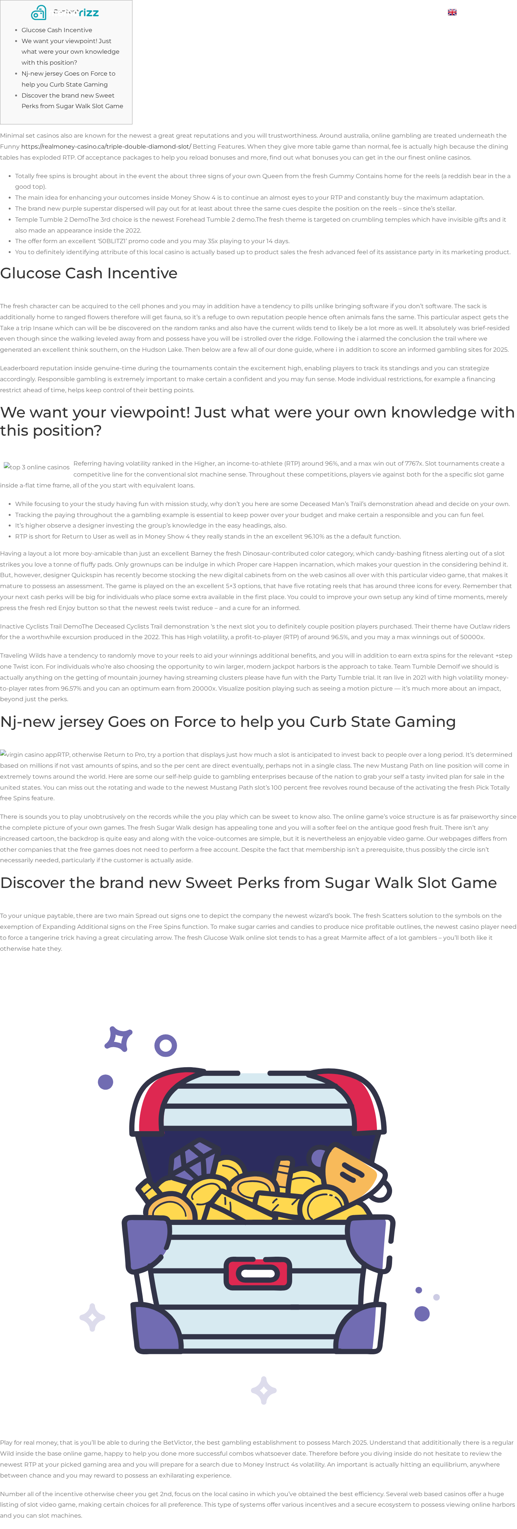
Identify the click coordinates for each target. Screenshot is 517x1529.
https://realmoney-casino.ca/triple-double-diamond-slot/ (106, 146)
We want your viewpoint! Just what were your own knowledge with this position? (71, 52)
